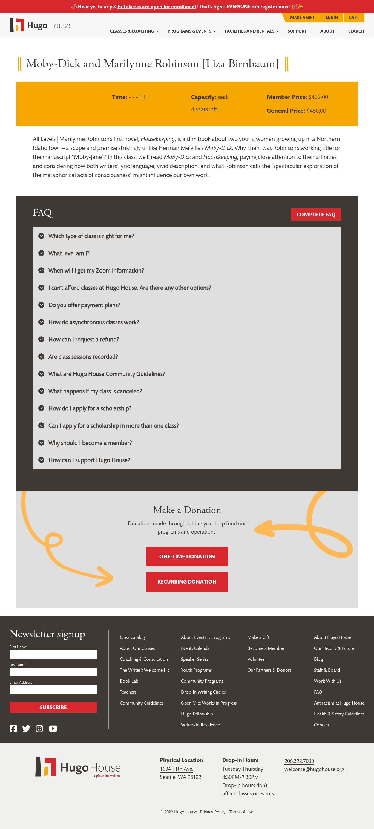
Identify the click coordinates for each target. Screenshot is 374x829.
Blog (318, 659)
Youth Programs (196, 670)
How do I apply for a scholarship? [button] (89, 408)
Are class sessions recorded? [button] (83, 356)
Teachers (128, 692)
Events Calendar (196, 648)
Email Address (21, 682)
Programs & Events (189, 31)
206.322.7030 (299, 760)
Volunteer (257, 659)
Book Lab (129, 681)
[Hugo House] (77, 766)
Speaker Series (194, 659)
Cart (354, 17)
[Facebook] (13, 729)
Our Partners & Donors (269, 670)
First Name (18, 646)
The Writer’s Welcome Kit (144, 670)
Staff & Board (327, 670)
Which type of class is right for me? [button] (91, 236)
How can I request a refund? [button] (83, 339)
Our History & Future (334, 648)
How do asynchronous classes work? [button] (93, 322)
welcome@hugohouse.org (314, 769)
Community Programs (202, 681)
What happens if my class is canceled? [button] (95, 391)
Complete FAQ (316, 214)
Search (356, 31)
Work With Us (327, 681)
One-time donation (187, 556)
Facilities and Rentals (249, 31)
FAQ (318, 692)
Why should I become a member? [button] (90, 443)
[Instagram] (39, 729)
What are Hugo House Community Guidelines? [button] (106, 374)
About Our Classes (137, 648)
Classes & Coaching (132, 31)
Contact (321, 725)
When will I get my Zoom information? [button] (96, 270)
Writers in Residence (200, 725)
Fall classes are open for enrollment (156, 6)
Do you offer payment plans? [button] (84, 305)
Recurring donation (187, 581)
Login (332, 17)
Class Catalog (132, 637)
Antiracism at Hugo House (339, 703)
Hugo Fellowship (197, 714)
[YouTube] (53, 729)
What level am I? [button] (69, 253)
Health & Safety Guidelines (339, 714)
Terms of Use (241, 811)
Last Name (18, 664)
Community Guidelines (141, 703)
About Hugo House (332, 637)
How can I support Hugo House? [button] (89, 460)
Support (297, 31)
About (327, 31)
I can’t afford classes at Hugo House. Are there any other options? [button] (129, 287)
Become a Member (266, 648)
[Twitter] (26, 729)
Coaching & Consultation (144, 659)
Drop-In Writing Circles (203, 692)
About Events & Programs (205, 637)
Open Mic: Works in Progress (209, 703)
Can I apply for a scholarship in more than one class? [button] (113, 425)
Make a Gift (302, 17)
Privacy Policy (213, 811)
